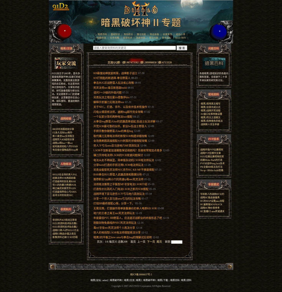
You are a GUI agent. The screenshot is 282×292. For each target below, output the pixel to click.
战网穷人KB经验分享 (63, 139)
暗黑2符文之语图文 (210, 117)
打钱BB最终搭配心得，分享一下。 (113, 203)
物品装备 (154, 34)
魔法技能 (141, 34)
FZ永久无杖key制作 (62, 132)
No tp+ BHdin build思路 (211, 170)
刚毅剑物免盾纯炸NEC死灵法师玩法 (114, 222)
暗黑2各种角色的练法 (212, 121)
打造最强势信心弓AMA (65, 192)
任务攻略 (114, 38)
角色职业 (128, 34)
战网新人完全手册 (210, 124)
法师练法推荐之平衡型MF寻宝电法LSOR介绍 (120, 184)
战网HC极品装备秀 (210, 197)
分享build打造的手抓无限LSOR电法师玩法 (118, 165)
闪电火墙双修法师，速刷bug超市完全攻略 (118, 111)
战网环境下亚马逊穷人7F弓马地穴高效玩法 (119, 193)
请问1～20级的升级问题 (107, 92)
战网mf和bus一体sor (63, 143)
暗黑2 (139, 280)
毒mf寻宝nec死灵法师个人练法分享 (114, 227)
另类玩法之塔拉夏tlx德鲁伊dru (111, 97)
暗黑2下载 (162, 280)
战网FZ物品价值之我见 (64, 233)
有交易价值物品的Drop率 (65, 150)
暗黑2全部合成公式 (210, 107)
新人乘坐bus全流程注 (63, 136)
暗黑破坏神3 (149, 280)
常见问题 (153, 38)
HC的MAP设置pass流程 (212, 201)
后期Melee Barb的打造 (211, 160)
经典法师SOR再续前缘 (64, 178)
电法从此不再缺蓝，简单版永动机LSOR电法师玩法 (123, 160)
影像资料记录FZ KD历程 (65, 237)
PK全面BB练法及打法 (211, 167)
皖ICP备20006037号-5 (141, 274)
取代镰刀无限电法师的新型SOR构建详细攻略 (120, 136)
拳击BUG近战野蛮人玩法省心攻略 (113, 82)
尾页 (159, 241)
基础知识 (115, 34)
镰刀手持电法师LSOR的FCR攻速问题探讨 (118, 155)
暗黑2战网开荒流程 (210, 110)
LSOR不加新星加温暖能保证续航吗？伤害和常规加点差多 (127, 150)
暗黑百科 (102, 34)
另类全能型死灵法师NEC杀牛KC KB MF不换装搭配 (123, 169)
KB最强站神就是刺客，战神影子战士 (115, 73)
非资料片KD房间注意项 (65, 220)
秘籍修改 (101, 38)
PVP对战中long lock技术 (212, 163)
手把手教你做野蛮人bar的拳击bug (113, 131)
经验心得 (180, 34)
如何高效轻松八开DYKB (65, 146)
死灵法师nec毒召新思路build (110, 87)
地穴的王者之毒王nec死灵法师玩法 (114, 213)
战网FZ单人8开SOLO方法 (66, 230)
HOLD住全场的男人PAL (65, 174)
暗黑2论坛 (96, 280)
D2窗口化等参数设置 (211, 114)
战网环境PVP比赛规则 (211, 149)
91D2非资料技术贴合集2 (65, 227)
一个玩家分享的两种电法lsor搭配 (112, 116)
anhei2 (105, 280)
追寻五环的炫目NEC (63, 195)
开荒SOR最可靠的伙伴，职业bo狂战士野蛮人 (120, 126)
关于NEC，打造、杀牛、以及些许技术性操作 (120, 107)
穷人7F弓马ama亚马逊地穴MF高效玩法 (116, 145)
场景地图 (140, 38)
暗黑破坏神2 (116, 280)
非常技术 (127, 38)
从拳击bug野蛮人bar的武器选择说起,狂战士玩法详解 (124, 121)
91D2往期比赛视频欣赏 (212, 156)
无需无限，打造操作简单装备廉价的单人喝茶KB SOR (125, 208)
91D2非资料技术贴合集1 (65, 223)
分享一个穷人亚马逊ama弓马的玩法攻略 (117, 198)
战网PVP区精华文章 (210, 153)
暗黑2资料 (186, 280)
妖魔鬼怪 (167, 34)
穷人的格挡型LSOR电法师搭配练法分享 (117, 232)
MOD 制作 (180, 38)
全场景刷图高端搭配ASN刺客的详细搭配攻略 (120, 140)
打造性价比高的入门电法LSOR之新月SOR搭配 (120, 189)
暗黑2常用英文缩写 (210, 103)
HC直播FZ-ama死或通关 (212, 211)
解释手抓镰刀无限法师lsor (108, 102)
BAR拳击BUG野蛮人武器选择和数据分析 (117, 174)
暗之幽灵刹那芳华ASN (64, 188)
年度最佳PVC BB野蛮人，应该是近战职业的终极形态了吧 (127, 218)
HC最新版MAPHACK (211, 204)
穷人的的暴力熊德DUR (64, 185)
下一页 (151, 241)
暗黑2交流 (129, 280)
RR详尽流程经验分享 (63, 129)
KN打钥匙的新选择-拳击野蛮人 (111, 78)
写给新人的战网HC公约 (212, 194)
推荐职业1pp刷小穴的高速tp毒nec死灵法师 (118, 179)
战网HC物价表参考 (210, 208)
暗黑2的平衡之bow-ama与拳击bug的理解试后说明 (122, 237)
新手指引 (166, 38)
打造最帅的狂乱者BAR (64, 181)
